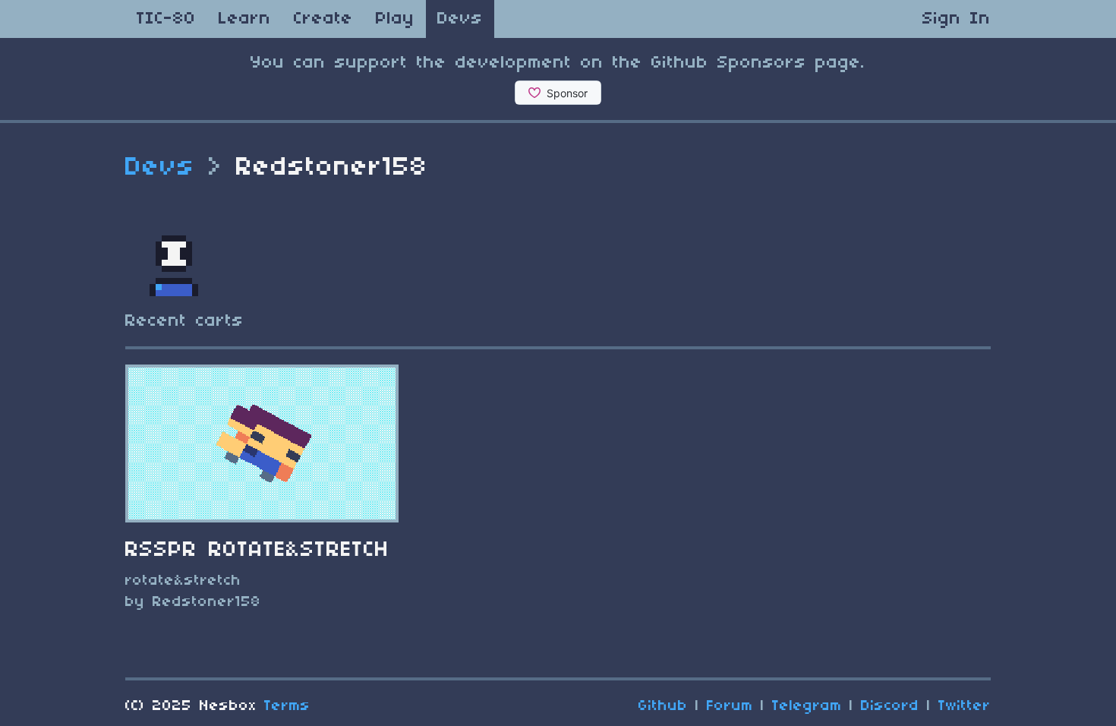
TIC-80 (166, 19)
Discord (890, 706)
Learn (245, 19)
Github (663, 706)
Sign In (956, 19)
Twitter (964, 706)
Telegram (807, 706)
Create (323, 19)
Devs (460, 19)
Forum (730, 706)
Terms (287, 706)
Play (395, 19)
